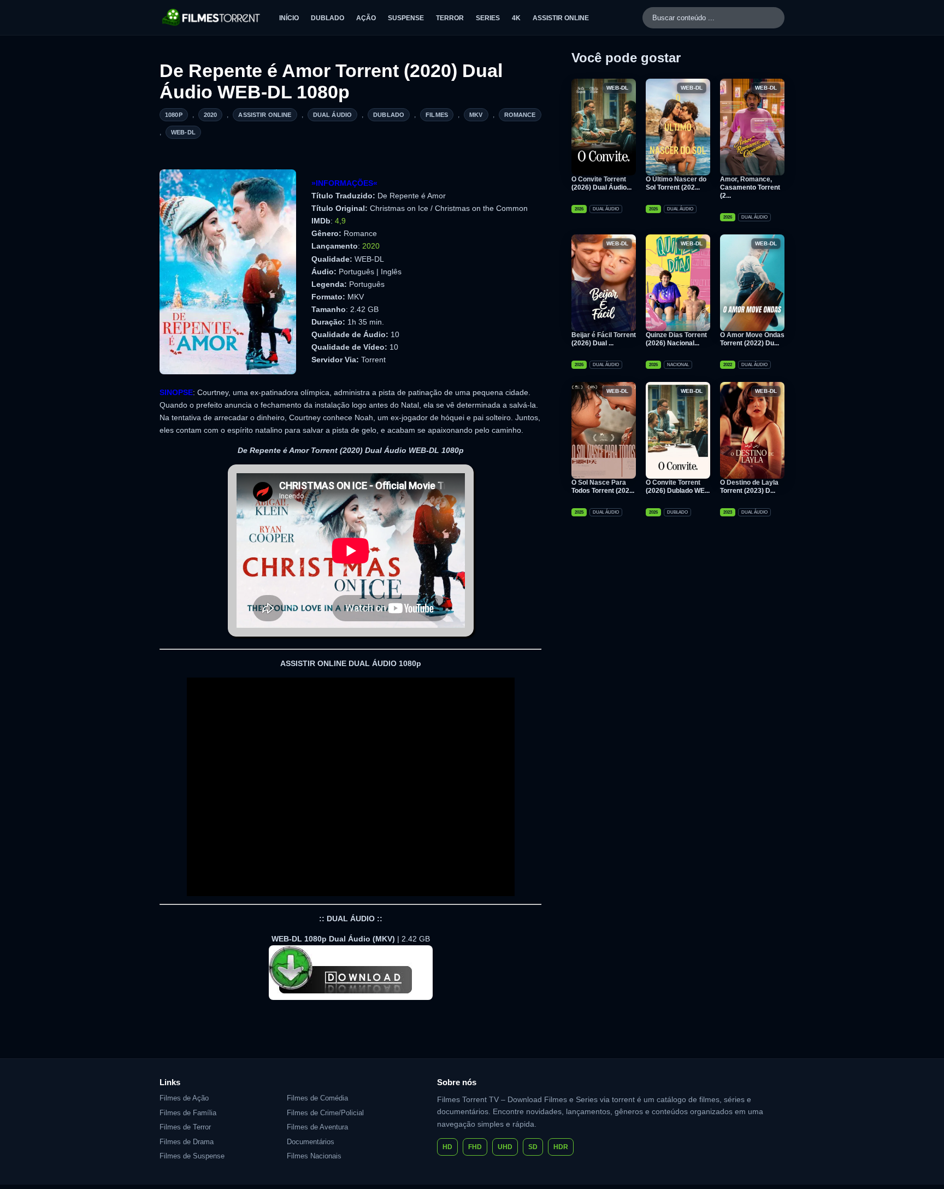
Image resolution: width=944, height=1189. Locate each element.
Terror (450, 18)
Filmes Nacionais (314, 1156)
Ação (366, 18)
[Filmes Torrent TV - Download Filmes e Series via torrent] (212, 17)
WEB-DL (183, 132)
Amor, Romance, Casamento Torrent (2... (750, 187)
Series (488, 18)
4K (516, 18)
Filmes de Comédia (317, 1098)
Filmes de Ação (184, 1098)
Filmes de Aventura (317, 1127)
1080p (173, 114)
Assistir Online (561, 18)
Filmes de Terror (185, 1127)
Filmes (437, 114)
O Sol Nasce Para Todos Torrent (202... (602, 487)
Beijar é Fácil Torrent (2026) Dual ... (603, 339)
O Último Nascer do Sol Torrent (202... (676, 183)
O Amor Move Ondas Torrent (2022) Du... (752, 339)
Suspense (406, 18)
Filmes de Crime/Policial (325, 1113)
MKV (475, 114)
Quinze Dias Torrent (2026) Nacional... (676, 339)
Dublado (327, 18)
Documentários (310, 1142)
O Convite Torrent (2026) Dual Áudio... (601, 183)
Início (289, 18)
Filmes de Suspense (192, 1156)
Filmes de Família (188, 1113)
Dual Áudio (332, 114)
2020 (210, 114)
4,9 (340, 220)
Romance (520, 114)
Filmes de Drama (187, 1142)
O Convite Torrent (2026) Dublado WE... (678, 487)
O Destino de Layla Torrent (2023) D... (749, 487)
